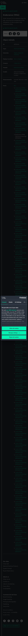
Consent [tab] (4, 302)
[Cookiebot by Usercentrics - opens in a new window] (19, 298)
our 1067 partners (11, 310)
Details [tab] (11, 302)
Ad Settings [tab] (18, 302)
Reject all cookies (14, 337)
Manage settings (13, 332)
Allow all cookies (14, 328)
